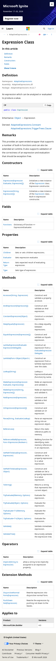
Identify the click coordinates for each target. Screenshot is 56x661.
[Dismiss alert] (52, 4)
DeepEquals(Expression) (13, 324)
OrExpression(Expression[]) (15, 408)
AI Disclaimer (8, 650)
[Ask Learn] (40, 34)
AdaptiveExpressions (18, 34)
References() (8, 429)
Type (5, 270)
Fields (6, 64)
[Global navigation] (2, 28)
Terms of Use (7, 657)
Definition (8, 53)
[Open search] (44, 28)
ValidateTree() (9, 534)
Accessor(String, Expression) (15, 295)
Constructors (9, 60)
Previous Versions (24, 650)
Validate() (7, 526)
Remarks (8, 57)
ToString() (7, 484)
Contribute (6, 653)
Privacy (18, 653)
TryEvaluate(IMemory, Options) (16, 495)
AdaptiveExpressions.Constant (26, 124)
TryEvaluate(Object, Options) (15, 503)
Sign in (51, 28)
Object (17, 118)
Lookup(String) (9, 371)
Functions (7, 224)
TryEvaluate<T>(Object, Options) (17, 518)
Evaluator (7, 257)
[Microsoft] (28, 28)
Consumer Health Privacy (37, 653)
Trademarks (22, 657)
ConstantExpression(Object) (15, 316)
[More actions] (51, 34)
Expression (39, 183)
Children (7, 252)
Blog (37, 650)
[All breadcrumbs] (4, 34)
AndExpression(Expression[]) (15, 306)
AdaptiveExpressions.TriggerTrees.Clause (31, 128)
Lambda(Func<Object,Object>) (16, 358)
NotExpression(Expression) (14, 397)
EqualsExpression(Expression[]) (16, 334)
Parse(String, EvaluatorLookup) (16, 418)
